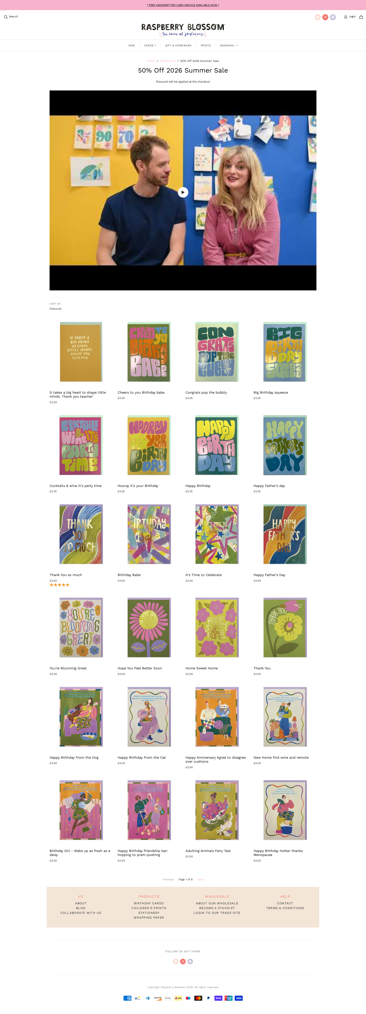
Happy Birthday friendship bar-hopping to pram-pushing (143, 853)
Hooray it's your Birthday (138, 486)
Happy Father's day (269, 486)
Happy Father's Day (269, 575)
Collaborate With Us (80, 913)
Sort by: (56, 303)
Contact (285, 903)
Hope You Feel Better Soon (140, 668)
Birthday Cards (149, 903)
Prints (206, 45)
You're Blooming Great (68, 668)
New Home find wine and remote (281, 757)
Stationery (149, 913)
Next (200, 879)
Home (151, 61)
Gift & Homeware (178, 45)
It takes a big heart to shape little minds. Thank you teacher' (78, 394)
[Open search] (6, 17)
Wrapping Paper (149, 917)
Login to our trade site (217, 913)
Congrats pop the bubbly (206, 392)
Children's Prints (149, 908)
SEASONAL (227, 45)
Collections (168, 61)
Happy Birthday (197, 486)
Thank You (262, 668)
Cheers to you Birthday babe (141, 392)
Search (13, 16)
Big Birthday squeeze (271, 392)
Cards (148, 45)
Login (352, 16)
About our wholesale (217, 903)
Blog (80, 908)
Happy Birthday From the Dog (74, 757)
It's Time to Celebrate (203, 575)
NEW (131, 45)
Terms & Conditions (285, 908)
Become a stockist (217, 908)
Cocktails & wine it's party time (76, 486)
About (81, 903)
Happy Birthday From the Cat (142, 757)
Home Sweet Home (201, 668)
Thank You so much (66, 575)
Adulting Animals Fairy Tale (208, 851)
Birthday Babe (129, 575)
